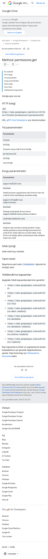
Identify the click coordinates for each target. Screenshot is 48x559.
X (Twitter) (6, 456)
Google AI (6, 532)
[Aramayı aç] (32, 3)
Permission (28, 264)
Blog (4, 440)
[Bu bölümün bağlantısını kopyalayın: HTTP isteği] (17, 103)
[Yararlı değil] (28, 49)
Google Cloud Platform (11, 528)
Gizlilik (12, 547)
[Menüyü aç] (4, 3)
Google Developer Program (13, 412)
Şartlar (4, 547)
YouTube (5, 460)
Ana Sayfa (6, 40)
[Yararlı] (24, 49)
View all (5, 500)
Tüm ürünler (7, 537)
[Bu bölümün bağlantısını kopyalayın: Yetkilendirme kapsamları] (33, 275)
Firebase (5, 479)
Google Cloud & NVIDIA (11, 429)
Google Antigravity (9, 487)
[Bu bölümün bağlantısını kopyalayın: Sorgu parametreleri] (28, 171)
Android (5, 471)
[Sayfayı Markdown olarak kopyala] (13, 64)
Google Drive (10, 11)
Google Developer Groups (12, 416)
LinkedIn (5, 452)
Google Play (7, 496)
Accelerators (7, 424)
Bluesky (5, 444)
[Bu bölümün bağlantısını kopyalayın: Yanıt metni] (17, 259)
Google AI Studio (8, 483)
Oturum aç (40, 3)
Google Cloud (7, 492)
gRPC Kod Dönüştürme (17, 120)
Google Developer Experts (12, 420)
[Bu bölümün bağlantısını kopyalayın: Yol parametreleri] (25, 127)
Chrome (5, 475)
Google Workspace (20, 40)
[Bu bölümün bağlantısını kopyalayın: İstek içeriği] (18, 246)
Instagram (6, 448)
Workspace (26, 3)
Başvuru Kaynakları (12, 44)
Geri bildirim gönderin (14, 54)
